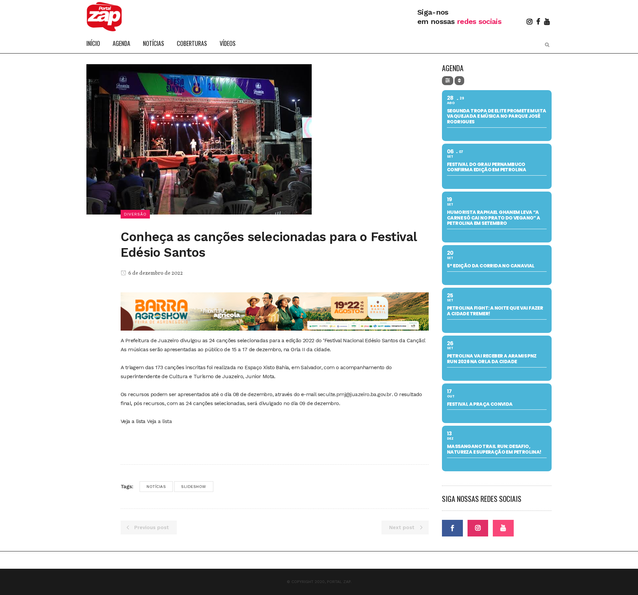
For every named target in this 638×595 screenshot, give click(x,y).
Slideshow (193, 486)
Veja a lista (160, 421)
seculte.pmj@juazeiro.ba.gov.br (355, 394)
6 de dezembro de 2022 (155, 273)
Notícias (156, 486)
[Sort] (459, 80)
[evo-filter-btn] (447, 80)
